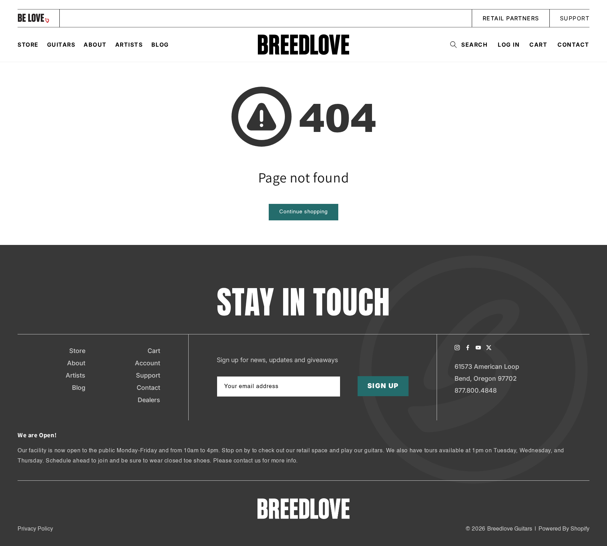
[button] (467, 44)
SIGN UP (383, 386)
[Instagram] (457, 347)
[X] (488, 347)
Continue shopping (303, 211)
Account (147, 363)
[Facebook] (467, 347)
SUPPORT (574, 18)
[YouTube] (478, 347)
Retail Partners (511, 18)
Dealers (149, 400)
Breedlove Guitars (509, 529)
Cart (154, 350)
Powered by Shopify (564, 529)
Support (148, 375)
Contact (573, 44)
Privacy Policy (35, 529)
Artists (75, 375)
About (76, 363)
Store (77, 350)
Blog (78, 387)
